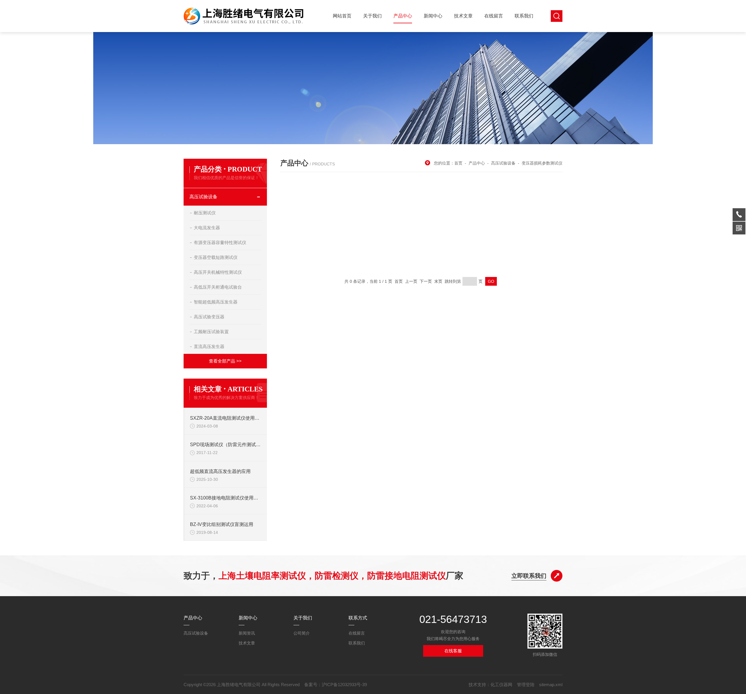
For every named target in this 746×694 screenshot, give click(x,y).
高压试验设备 (203, 196)
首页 (458, 163)
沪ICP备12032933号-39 (344, 684)
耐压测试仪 (205, 212)
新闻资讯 (247, 633)
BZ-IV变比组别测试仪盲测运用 (221, 524)
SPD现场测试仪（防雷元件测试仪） (225, 444)
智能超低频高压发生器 (215, 301)
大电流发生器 (207, 227)
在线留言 (493, 15)
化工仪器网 (501, 684)
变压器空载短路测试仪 (215, 257)
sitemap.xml (550, 684)
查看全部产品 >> (225, 361)
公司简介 (301, 633)
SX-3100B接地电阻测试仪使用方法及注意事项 (225, 497)
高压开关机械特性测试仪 (218, 272)
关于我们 (372, 15)
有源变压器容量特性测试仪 (220, 242)
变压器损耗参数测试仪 (542, 163)
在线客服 (453, 650)
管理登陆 (525, 684)
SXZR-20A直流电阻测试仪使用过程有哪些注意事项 (225, 418)
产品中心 (402, 15)
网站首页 (342, 15)
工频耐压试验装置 (211, 331)
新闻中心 (433, 15)
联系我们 (524, 15)
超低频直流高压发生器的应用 (220, 471)
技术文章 (463, 15)
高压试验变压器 (209, 316)
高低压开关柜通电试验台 (218, 287)
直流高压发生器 (209, 346)
